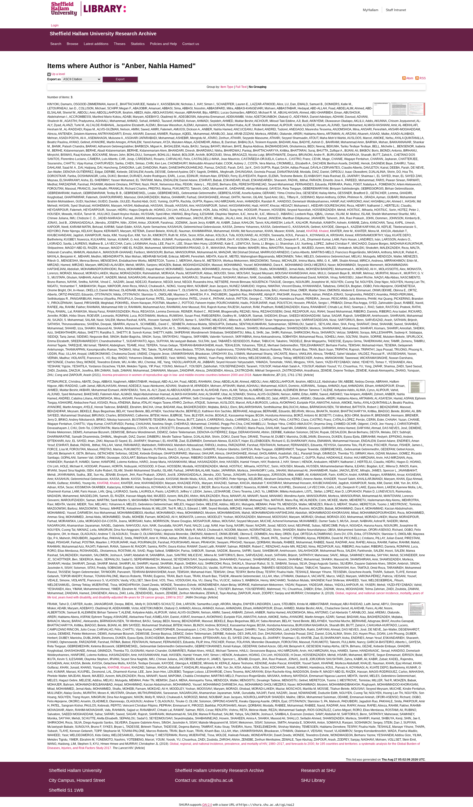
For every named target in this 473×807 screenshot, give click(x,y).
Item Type (226, 87)
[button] (120, 79)
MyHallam (370, 10)
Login (55, 25)
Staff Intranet (396, 10)
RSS (422, 78)
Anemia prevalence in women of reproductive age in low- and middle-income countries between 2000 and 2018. (177, 375)
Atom (409, 78)
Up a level (58, 74)
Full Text (241, 87)
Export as (54, 79)
